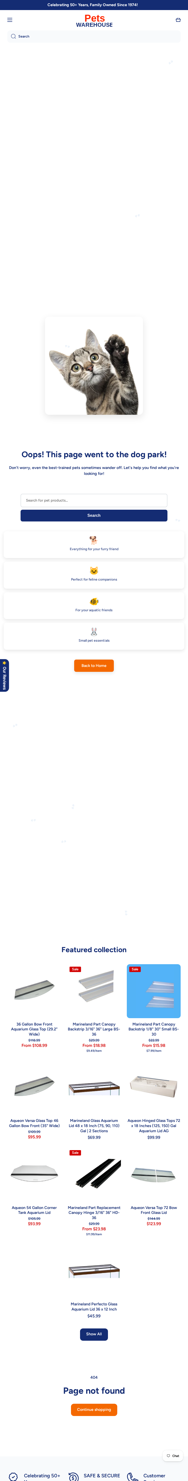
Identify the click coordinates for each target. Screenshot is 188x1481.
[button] (178, 19)
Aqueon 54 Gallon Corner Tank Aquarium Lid (34, 1210)
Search (94, 515)
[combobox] (94, 36)
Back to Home (94, 665)
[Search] (11, 36)
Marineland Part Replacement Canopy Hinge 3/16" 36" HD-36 (94, 1212)
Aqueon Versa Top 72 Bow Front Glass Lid (154, 1210)
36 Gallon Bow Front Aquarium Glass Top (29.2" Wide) (34, 1029)
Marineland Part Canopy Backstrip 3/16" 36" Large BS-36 (94, 1029)
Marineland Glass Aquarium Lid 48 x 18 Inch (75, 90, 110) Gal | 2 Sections (94, 1125)
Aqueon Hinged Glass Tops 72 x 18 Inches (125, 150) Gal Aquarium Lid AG (154, 1125)
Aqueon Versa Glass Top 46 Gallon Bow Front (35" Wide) (34, 1123)
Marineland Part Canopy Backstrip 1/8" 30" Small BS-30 (154, 1029)
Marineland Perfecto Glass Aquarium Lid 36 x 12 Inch (94, 1307)
